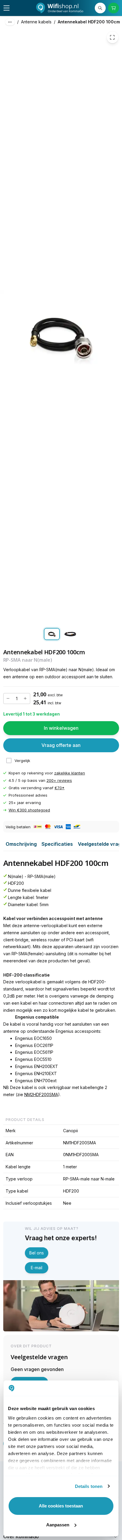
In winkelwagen (61, 728)
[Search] (100, 8)
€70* (59, 787)
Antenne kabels (36, 21)
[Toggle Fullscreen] (112, 38)
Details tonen (88, 1486)
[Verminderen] (8, 698)
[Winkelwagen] (113, 8)
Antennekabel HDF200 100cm (89, 21)
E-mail (36, 1267)
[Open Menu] (6, 8)
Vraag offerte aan (61, 745)
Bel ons (36, 1252)
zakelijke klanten (69, 773)
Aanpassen (57, 1524)
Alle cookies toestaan (61, 1505)
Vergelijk (22, 760)
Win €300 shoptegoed (29, 810)
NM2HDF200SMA (41, 1094)
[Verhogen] (25, 698)
